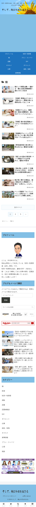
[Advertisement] (18, 33)
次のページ (18, 207)
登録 (5, 300)
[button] (32, 307)
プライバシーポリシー (9, 496)
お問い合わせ (27, 496)
